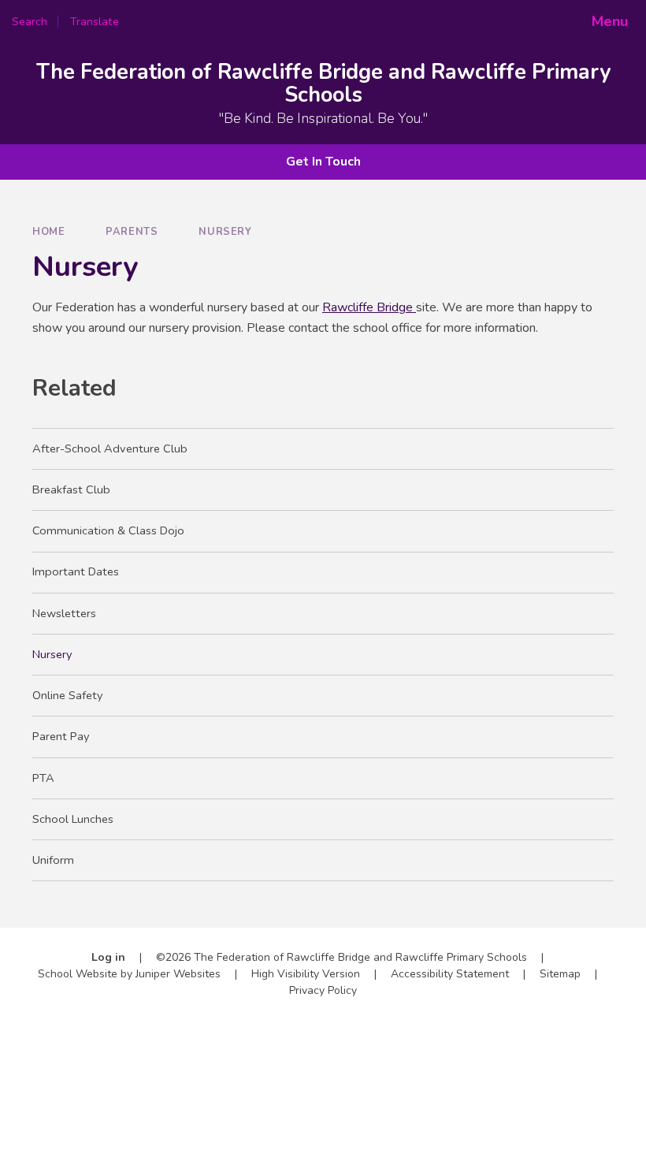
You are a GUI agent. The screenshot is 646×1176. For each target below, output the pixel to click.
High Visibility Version (305, 973)
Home (48, 232)
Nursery (225, 232)
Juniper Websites (178, 973)
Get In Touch (323, 161)
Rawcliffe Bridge (369, 307)
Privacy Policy (323, 990)
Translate (145, 21)
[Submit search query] (213, 16)
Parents (132, 232)
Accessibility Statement (450, 973)
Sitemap (560, 973)
